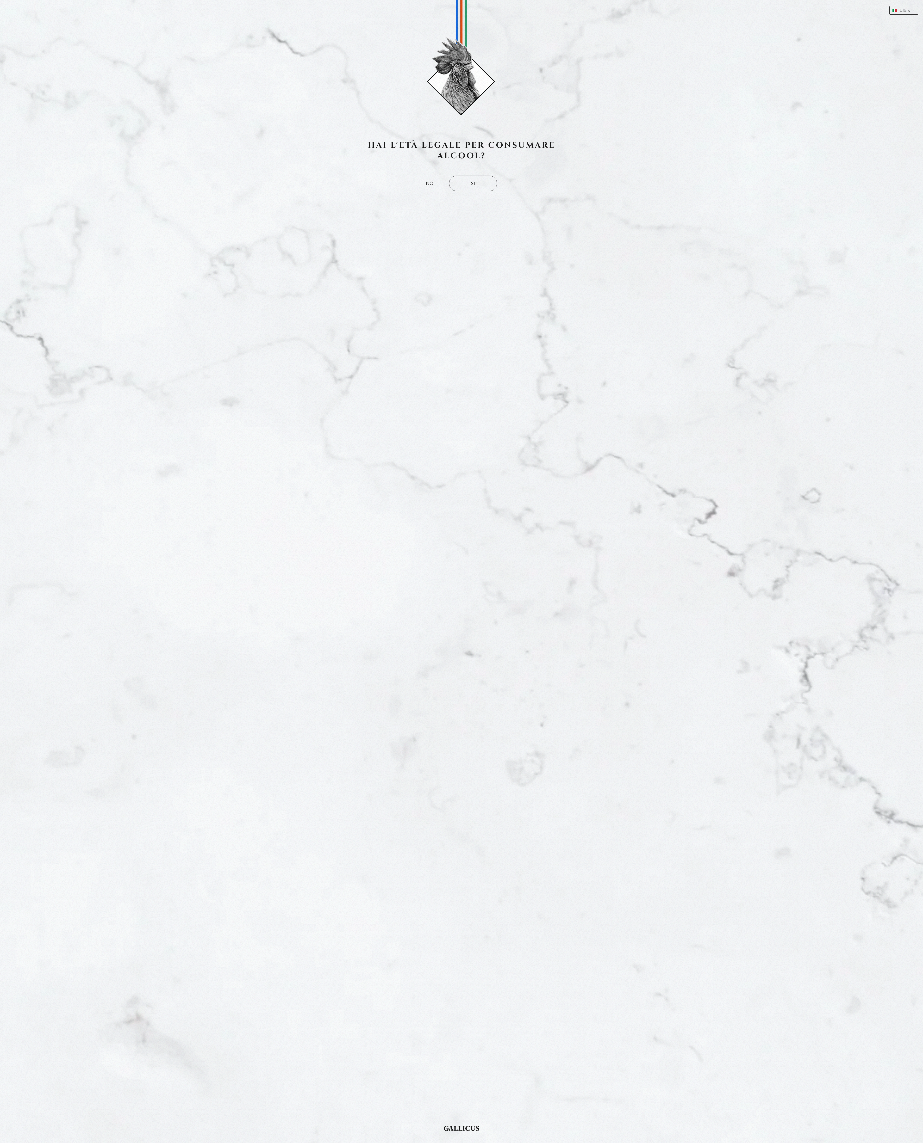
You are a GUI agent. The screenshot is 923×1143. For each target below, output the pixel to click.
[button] (903, 10)
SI (473, 183)
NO (430, 183)
